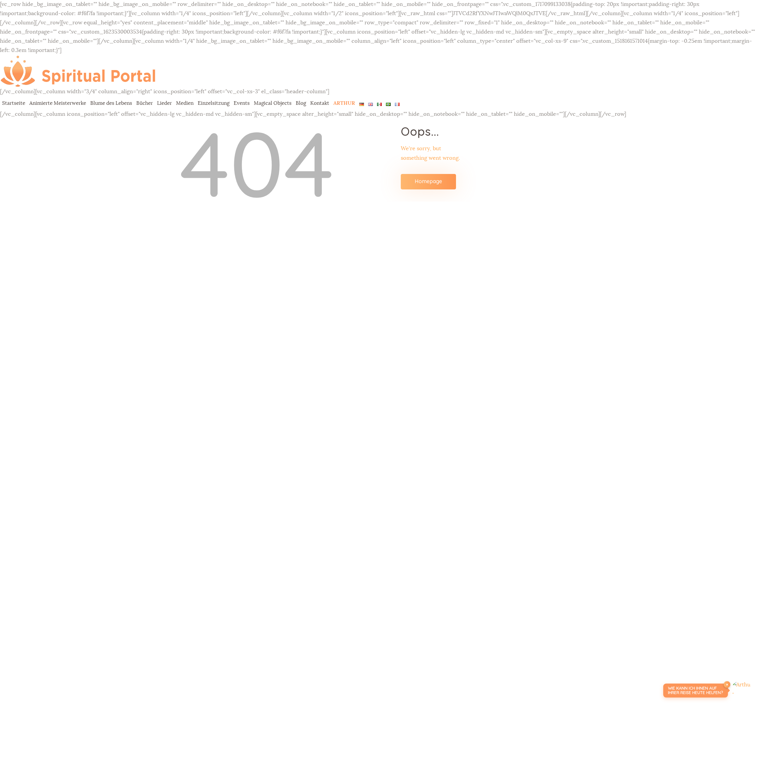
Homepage (428, 181)
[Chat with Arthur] (742, 690)
